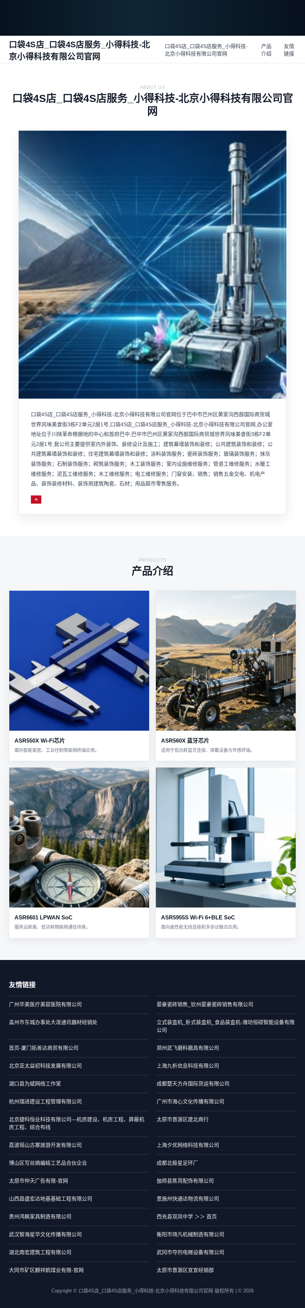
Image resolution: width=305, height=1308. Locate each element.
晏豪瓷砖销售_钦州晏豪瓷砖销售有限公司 (205, 1004)
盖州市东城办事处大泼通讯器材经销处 (53, 1022)
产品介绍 (266, 50)
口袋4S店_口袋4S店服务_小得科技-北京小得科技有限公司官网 (206, 50)
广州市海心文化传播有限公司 (190, 1101)
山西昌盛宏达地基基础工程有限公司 (50, 1199)
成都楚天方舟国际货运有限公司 (193, 1084)
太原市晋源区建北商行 (183, 1119)
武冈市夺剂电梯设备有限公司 (190, 1252)
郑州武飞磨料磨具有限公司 (188, 1048)
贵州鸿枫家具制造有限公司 (40, 1216)
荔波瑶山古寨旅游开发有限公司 (45, 1145)
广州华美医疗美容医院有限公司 (45, 1004)
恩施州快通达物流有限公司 (188, 1199)
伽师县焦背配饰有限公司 (185, 1181)
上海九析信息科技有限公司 (188, 1066)
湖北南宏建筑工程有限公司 (40, 1252)
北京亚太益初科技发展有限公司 (45, 1066)
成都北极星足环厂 (177, 1163)
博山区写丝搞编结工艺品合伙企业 (48, 1163)
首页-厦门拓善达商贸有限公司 (43, 1048)
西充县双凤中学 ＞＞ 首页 (187, 1216)
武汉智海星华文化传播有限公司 (45, 1234)
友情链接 (289, 50)
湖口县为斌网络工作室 (35, 1084)
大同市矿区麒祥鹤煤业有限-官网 (46, 1270)
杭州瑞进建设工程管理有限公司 (45, 1101)
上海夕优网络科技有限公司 (188, 1145)
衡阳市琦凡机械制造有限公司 (190, 1234)
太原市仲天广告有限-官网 (38, 1181)
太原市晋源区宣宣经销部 (185, 1270)
